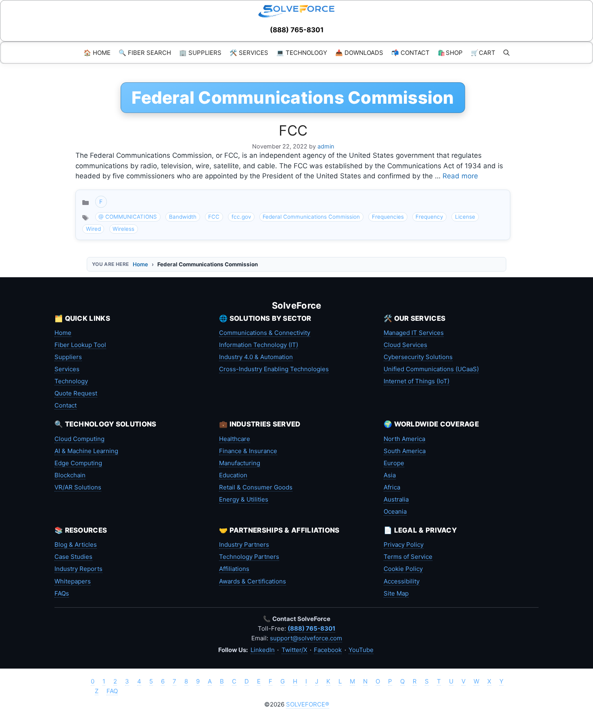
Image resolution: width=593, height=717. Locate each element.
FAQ (112, 691)
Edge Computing (78, 463)
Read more (460, 176)
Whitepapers (72, 581)
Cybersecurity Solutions (418, 357)
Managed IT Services (414, 333)
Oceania (395, 511)
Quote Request (75, 393)
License (465, 216)
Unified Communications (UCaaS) (431, 369)
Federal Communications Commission (311, 216)
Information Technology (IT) (258, 345)
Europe (394, 463)
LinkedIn (263, 650)
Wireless (123, 229)
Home (140, 264)
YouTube (361, 650)
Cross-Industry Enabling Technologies (274, 369)
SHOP (450, 52)
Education (233, 475)
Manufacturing (239, 463)
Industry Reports (78, 569)
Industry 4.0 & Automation (256, 357)
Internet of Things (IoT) (416, 381)
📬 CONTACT (410, 52)
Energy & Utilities (243, 499)
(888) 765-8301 (297, 30)
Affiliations (234, 569)
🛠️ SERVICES (249, 52)
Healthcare (234, 439)
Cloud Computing (79, 439)
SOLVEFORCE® (307, 704)
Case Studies (73, 556)
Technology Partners (249, 556)
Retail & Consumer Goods (255, 487)
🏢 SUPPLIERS (200, 52)
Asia (390, 475)
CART (483, 52)
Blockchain (70, 475)
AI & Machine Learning (86, 451)
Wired (93, 229)
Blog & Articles (75, 544)
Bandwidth (182, 216)
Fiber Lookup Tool (80, 345)
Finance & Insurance (248, 451)
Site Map (396, 593)
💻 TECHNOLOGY (301, 52)
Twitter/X (294, 650)
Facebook (328, 650)
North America (404, 439)
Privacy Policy (404, 544)
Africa (392, 487)
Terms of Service (408, 556)
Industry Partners (244, 544)
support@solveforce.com (306, 638)
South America (405, 451)
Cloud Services (405, 345)
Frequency (429, 216)
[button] (506, 53)
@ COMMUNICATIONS (127, 216)
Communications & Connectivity (264, 333)
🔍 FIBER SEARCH (145, 52)
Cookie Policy (403, 569)
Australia (396, 499)
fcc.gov (241, 216)
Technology (71, 381)
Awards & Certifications (252, 581)
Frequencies (388, 216)
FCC (293, 130)
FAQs (61, 593)
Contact (65, 405)
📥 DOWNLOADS (359, 52)
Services (66, 369)
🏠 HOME (97, 52)
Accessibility (402, 581)
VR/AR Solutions (77, 487)
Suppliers (68, 357)
